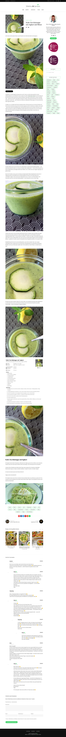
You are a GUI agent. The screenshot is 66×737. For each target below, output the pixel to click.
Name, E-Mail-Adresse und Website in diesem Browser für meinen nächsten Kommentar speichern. (21, 718)
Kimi (10, 643)
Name (6, 713)
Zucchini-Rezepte (29, 511)
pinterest (58, 1)
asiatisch (48, 81)
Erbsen (15, 507)
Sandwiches (49, 105)
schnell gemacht (21, 509)
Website (32, 713)
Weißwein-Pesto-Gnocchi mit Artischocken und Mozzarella (24, 547)
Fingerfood (55, 87)
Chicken (58, 83)
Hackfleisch (57, 94)
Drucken (39, 367)
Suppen (30, 20)
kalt (39, 507)
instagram (56, 1)
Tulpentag (12, 590)
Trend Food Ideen (49, 111)
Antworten (41, 571)
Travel (38, 9)
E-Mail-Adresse (20, 713)
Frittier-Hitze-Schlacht (31, 95)
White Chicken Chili (11, 546)
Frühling (53, 89)
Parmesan (55, 102)
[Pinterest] (25, 516)
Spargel (58, 107)
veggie (23, 511)
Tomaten (57, 109)
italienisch (48, 98)
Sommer (27, 509)
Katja (15, 571)
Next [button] (42, 529)
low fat (55, 100)
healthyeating (29, 507)
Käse (53, 98)
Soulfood (53, 107)
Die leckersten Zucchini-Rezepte (24, 494)
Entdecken (33, 9)
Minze (15, 509)
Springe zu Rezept (9, 91)
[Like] (19, 516)
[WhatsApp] (30, 516)
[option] (11, 540)
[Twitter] (23, 516)
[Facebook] (21, 516)
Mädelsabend (49, 102)
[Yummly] (27, 516)
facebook (60, 1)
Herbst (48, 96)
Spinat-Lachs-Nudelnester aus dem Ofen (37, 547)
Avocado (48, 83)
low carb (10, 509)
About (43, 9)
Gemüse (19, 507)
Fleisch (48, 89)
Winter (58, 113)
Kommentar (7, 704)
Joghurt (35, 507)
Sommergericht (33, 509)
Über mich (53, 38)
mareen (11, 561)
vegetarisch (18, 511)
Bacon (53, 83)
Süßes (52, 109)
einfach (10, 507)
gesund (48, 94)
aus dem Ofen (54, 81)
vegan (55, 111)
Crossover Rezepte (50, 85)
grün (24, 507)
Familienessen (49, 87)
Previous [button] (40, 529)
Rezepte (27, 9)
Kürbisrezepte (49, 100)
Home (23, 9)
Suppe (39, 509)
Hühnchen (53, 96)
